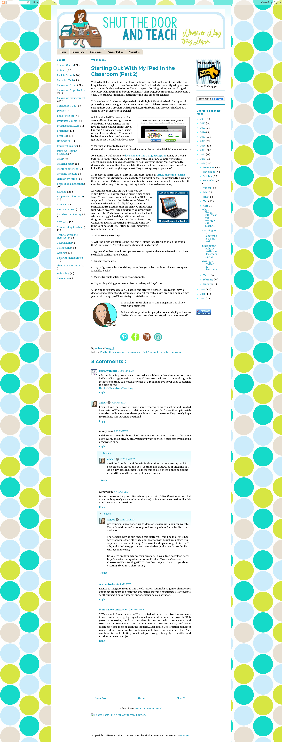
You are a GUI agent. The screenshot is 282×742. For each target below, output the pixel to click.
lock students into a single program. (145, 155)
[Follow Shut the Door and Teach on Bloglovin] (210, 100)
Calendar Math (65, 80)
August (207, 187)
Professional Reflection (70, 183)
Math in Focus (65, 163)
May (205, 201)
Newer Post (100, 698)
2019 (203, 136)
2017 (202, 145)
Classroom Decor (67, 85)
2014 (203, 158)
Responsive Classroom (70, 196)
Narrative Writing (67, 178)
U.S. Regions (64, 247)
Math (60, 158)
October (208, 176)
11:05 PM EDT (126, 370)
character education (68, 265)
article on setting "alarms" (172, 174)
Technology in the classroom (164, 352)
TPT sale (62, 222)
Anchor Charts (65, 65)
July (205, 192)
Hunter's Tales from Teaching (116, 388)
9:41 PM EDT (121, 431)
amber (103, 402)
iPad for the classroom (113, 352)
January (207, 284)
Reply (102, 392)
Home (63, 52)
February (208, 279)
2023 (203, 118)
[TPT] (146, 341)
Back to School (65, 75)
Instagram (78, 52)
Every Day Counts (67, 120)
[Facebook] (135, 341)
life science (63, 278)
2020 (203, 132)
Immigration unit (67, 146)
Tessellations (64, 242)
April (206, 205)
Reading (62, 191)
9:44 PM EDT (121, 491)
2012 (203, 289)
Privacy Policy (115, 52)
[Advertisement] (70, 336)
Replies (106, 453)
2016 (203, 150)
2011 (202, 294)
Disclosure (96, 52)
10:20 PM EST (127, 459)
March (207, 275)
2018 (203, 141)
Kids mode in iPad (137, 352)
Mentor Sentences (67, 168)
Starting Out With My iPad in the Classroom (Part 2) (209, 251)
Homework (63, 140)
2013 (203, 163)
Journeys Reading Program (67, 152)
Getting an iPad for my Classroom (209, 265)
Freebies (62, 135)
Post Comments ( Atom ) (149, 708)
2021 (203, 127)
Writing (61, 252)
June (205, 196)
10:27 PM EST (127, 519)
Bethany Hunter (108, 370)
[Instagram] (158, 341)
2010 (203, 298)
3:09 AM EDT (140, 609)
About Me (134, 52)
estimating (63, 273)
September (209, 180)
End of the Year (66, 115)
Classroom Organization (71, 90)
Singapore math (66, 209)
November (209, 171)
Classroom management (71, 98)
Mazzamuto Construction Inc (116, 609)
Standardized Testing (69, 214)
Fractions (62, 130)
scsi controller (107, 584)
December (209, 167)
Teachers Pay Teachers (70, 227)
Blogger (184, 735)
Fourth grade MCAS (68, 125)
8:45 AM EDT (123, 584)
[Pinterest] (124, 341)
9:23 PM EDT (118, 402)
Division (62, 110)
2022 (203, 123)
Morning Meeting (67, 173)
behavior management (70, 257)
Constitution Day (67, 105)
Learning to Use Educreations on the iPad (209, 236)
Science (61, 204)
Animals (62, 70)
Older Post (182, 698)
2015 (203, 154)
